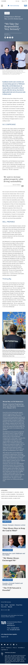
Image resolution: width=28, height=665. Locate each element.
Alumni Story (16, 498)
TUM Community (14, 5)
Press (14, 647)
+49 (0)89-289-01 (15, 628)
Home (2, 604)
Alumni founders (10, 494)
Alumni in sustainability (7, 492)
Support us (3, 636)
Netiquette (10, 606)
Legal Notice (3, 649)
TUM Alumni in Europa (6, 498)
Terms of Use (4, 606)
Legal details (12, 604)
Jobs (2, 647)
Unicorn (16, 492)
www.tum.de (12, 616)
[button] (5, 37)
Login (4, 1)
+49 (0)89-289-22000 (14, 629)
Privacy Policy (19, 604)
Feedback (8, 647)
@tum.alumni (4, 609)
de (16, 1)
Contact (6, 604)
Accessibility (20, 647)
